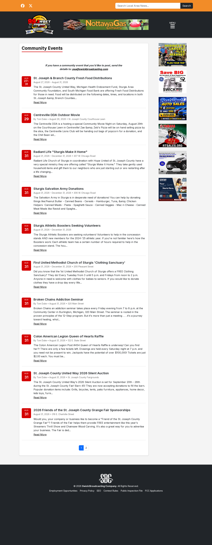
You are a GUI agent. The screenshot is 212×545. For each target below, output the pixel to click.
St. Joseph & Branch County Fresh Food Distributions (73, 78)
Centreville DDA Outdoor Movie (57, 115)
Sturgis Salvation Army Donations (59, 189)
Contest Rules (111, 490)
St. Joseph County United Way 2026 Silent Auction (71, 373)
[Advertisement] (106, 515)
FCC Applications (154, 490)
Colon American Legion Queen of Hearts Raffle (69, 336)
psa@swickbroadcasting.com (90, 69)
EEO (99, 490)
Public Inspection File (132, 490)
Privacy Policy (87, 490)
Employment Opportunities (63, 490)
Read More (40, 102)
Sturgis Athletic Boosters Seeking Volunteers (67, 225)
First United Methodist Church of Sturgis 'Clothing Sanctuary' (79, 262)
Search (186, 5)
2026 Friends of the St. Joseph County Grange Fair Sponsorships (82, 410)
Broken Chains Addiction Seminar (58, 299)
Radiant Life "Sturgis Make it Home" (60, 152)
